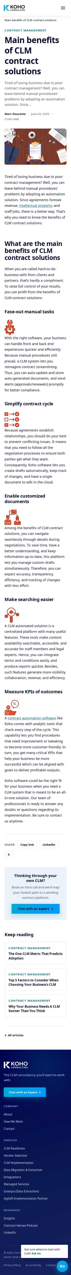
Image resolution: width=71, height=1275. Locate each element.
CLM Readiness (14, 1148)
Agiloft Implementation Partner (26, 1198)
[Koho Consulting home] (14, 8)
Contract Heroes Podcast (21, 1225)
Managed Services (16, 1184)
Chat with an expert (33, 909)
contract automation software (32, 718)
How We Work (13, 1121)
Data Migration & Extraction (23, 1170)
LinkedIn (49, 844)
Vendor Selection (15, 1155)
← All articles (14, 1035)
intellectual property (35, 205)
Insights (9, 1218)
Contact (9, 1129)
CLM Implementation (19, 1163)
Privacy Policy (12, 1265)
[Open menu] (63, 8)
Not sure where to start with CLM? (42, 1251)
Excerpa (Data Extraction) (21, 1191)
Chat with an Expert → (25, 1092)
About (8, 1114)
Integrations (12, 1177)
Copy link (27, 844)
